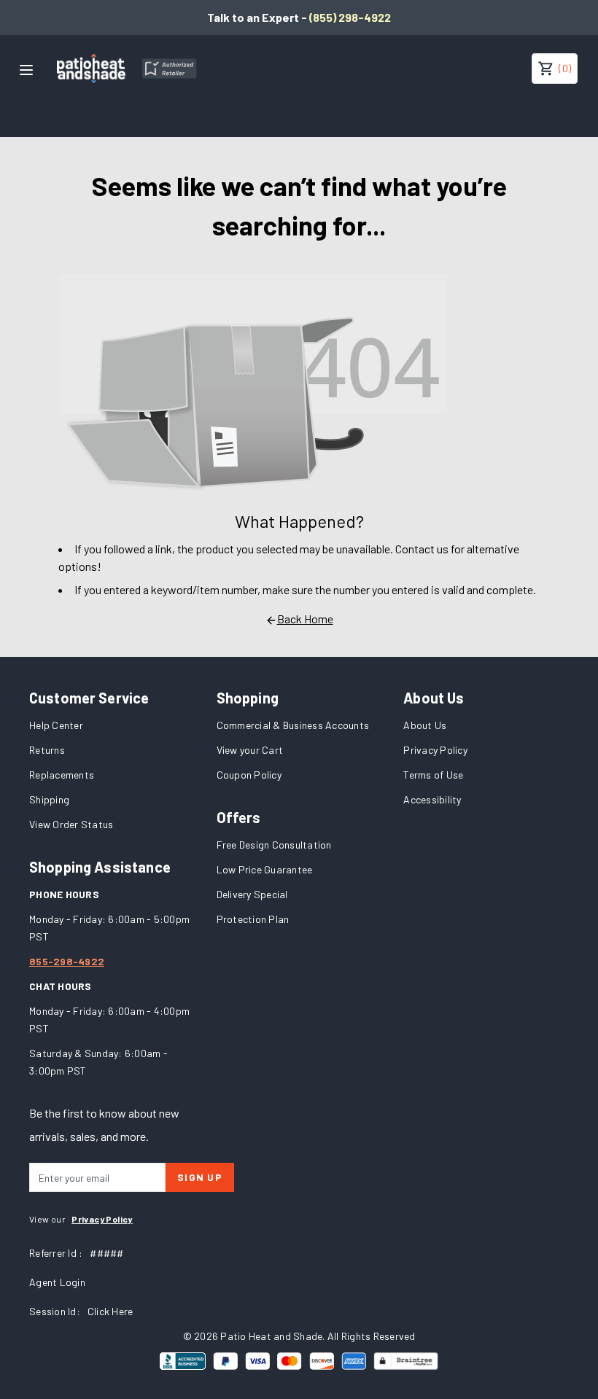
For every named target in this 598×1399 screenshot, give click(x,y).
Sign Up (199, 1177)
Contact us (421, 549)
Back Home (305, 619)
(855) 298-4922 (350, 17)
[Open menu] (26, 70)
